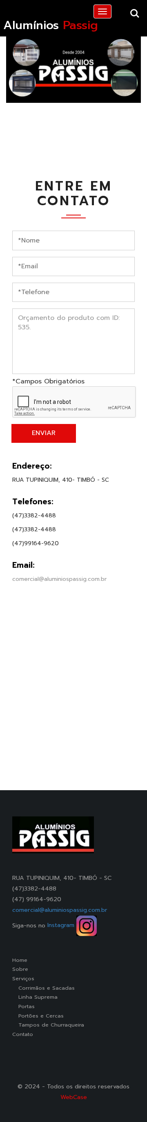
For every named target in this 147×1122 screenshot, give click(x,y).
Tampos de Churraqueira (48, 1025)
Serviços (23, 978)
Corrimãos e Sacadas (43, 988)
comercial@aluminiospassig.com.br (59, 579)
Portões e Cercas (38, 1016)
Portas (23, 1006)
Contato (22, 1034)
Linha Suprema (35, 997)
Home (19, 960)
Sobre (20, 969)
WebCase (73, 1097)
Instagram (61, 924)
